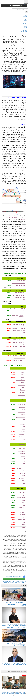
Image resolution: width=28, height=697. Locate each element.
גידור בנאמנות (24, 22)
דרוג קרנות (25, 23)
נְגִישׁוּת (26, 1)
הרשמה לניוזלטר (14, 578)
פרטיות (17, 693)
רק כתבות (12, 692)
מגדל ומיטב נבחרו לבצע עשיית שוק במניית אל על (15, 644)
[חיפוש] (25, 4)
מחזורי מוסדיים (24, 30)
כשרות (25, 20)
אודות (21, 692)
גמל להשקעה (24, 33)
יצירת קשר (17, 692)
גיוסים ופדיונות (24, 29)
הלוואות (14, 693)
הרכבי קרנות (24, 24)
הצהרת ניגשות (9, 693)
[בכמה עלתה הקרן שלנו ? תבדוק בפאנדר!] (14, 681)
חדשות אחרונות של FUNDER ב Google (14, 576)
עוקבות (25, 19)
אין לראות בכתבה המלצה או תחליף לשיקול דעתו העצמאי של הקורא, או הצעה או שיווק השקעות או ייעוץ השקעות (14, 582)
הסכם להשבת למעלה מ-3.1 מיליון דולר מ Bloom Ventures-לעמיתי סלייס (14, 665)
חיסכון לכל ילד (24, 31)
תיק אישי (25, 13)
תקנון (21, 693)
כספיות (25, 15)
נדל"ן (24, 693)
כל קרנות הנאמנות (5, 692)
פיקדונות (25, 16)
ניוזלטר (24, 692)
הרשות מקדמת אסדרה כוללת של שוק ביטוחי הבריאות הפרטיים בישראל (14, 604)
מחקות (25, 18)
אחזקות (25, 26)
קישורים (11, 695)
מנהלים (25, 27)
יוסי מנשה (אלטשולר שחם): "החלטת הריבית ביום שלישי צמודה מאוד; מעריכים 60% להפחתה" (14, 626)
